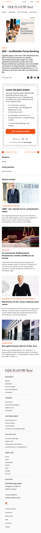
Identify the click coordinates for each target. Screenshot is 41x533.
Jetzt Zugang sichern (20, 131)
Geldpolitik (12, 12)
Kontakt (7, 471)
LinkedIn (6, 503)
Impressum (8, 512)
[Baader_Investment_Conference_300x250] (20, 30)
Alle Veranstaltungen (11, 438)
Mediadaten (9, 462)
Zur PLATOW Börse (7, 2)
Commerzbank (9, 426)
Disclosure (8, 523)
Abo (38, 2)
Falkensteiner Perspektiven (13, 444)
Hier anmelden (28, 142)
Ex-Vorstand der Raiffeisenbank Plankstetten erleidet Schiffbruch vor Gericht (18, 255)
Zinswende (8, 410)
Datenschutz (9, 516)
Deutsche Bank (10, 423)
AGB (6, 520)
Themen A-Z (9, 402)
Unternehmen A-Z (11, 420)
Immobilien (8, 392)
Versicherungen (22, 12)
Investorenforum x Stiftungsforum (16, 447)
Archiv (7, 457)
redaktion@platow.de (12, 498)
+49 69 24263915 (11, 495)
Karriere (7, 474)
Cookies (7, 527)
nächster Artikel (30, 152)
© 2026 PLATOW (10, 509)
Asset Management (11, 389)
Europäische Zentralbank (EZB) (15, 429)
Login (31, 2)
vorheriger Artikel (11, 152)
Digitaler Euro (9, 408)
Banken (4, 12)
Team (7, 459)
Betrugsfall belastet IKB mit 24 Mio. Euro (19, 346)
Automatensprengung (12, 405)
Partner (7, 465)
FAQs (6, 468)
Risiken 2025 (9, 441)
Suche (24, 2)
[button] (28, 78)
